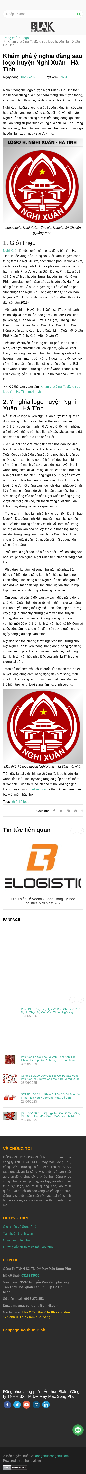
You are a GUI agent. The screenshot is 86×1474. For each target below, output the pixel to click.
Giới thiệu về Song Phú (19, 1226)
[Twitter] (60, 811)
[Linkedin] (68, 811)
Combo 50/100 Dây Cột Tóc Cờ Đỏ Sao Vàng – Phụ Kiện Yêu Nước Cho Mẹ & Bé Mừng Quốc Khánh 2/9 (51, 1079)
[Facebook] (54, 811)
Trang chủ (10, 38)
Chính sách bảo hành (18, 1240)
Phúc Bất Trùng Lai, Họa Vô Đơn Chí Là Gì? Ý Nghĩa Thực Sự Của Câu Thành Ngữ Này (50, 1011)
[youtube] (26, 1405)
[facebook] (7, 1405)
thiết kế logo (37, 789)
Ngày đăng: (11, 77)
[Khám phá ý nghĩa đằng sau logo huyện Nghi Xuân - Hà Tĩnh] (76, 811)
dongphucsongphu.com (52, 1456)
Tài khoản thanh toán (18, 1233)
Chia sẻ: (42, 811)
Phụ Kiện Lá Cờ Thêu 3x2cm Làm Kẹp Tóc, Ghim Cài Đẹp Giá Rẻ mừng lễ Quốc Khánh (49, 1058)
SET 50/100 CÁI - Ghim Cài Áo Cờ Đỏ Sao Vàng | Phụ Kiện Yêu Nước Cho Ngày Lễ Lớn (51, 1096)
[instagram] (36, 1405)
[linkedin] (46, 1404)
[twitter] (17, 1405)
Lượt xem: (51, 77)
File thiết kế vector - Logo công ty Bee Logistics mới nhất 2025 (43, 901)
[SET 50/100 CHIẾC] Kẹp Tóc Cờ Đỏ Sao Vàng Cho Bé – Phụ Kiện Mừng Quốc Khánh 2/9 (51, 1115)
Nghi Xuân (10, 250)
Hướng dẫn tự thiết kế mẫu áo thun (28, 1247)
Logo (25, 38)
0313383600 (30, 1275)
